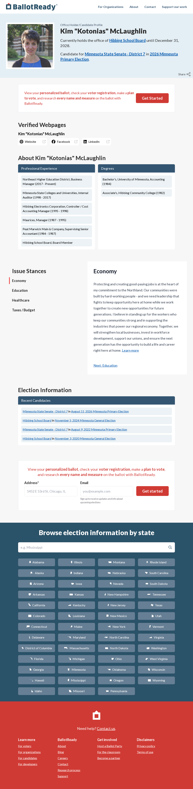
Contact (150, 6)
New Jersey (116, 605)
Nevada (116, 583)
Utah (157, 616)
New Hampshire (116, 594)
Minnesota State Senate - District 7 (115, 54)
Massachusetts (76, 648)
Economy (19, 281)
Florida (36, 659)
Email (84, 483)
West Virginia (156, 659)
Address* (31, 483)
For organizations (29, 752)
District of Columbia (36, 648)
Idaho (36, 691)
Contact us (106, 728)
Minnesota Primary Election (100, 411)
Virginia (156, 637)
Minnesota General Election (85, 420)
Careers (63, 758)
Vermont (156, 626)
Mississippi (76, 680)
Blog (61, 752)
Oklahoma (116, 669)
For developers (27, 764)
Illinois (76, 562)
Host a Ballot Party (109, 746)
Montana (116, 562)
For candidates (27, 758)
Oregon (116, 680)
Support (63, 776)
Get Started (152, 98)
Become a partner (108, 758)
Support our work (174, 6)
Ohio (116, 659)
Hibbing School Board (127, 40)
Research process (69, 770)
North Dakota (116, 648)
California (36, 605)
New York (117, 626)
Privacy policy (146, 746)
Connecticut (36, 626)
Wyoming (156, 680)
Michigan (76, 659)
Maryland (77, 637)
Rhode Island (156, 562)
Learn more (130, 350)
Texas (156, 605)
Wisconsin (156, 669)
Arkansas (36, 594)
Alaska (37, 573)
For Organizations (110, 6)
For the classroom (108, 752)
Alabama (36, 562)
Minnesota (77, 669)
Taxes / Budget (23, 310)
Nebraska (117, 573)
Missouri (77, 691)
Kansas (76, 594)
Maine (76, 626)
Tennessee (156, 594)
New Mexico (116, 616)
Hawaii (36, 680)
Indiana (76, 573)
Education (20, 290)
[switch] (184, 74)
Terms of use (145, 752)
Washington (156, 648)
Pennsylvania (116, 691)
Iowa (76, 583)
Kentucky (76, 605)
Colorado (36, 616)
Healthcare (20, 300)
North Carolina (116, 637)
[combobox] (50, 491)
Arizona (37, 583)
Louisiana (76, 616)
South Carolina (156, 573)
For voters (24, 746)
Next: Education (105, 365)
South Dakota (157, 583)
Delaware (36, 637)
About (133, 6)
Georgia (36, 669)
